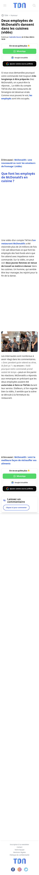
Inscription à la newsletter (19, 844)
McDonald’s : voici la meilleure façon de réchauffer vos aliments (19, 460)
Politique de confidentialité (19, 855)
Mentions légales (19, 852)
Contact (19, 847)
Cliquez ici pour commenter (16, 507)
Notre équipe (19, 850)
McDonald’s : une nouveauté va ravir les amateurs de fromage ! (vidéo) (18, 163)
